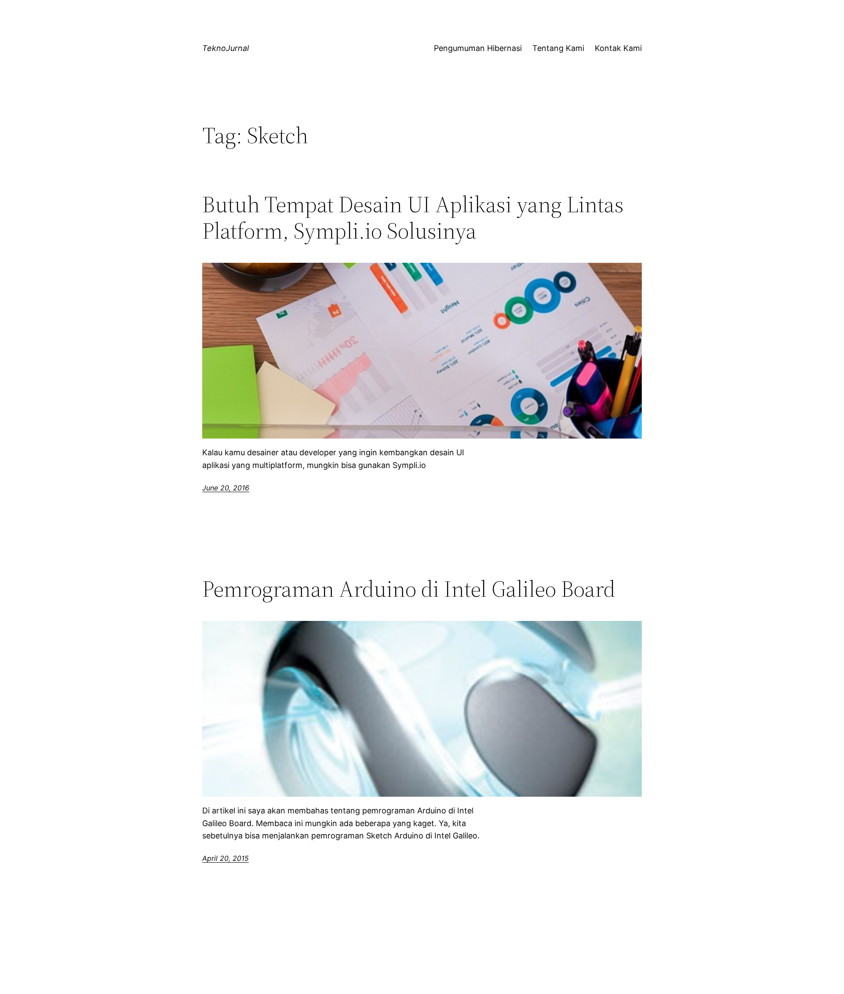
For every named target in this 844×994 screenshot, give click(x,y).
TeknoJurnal (225, 48)
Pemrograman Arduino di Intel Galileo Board (408, 589)
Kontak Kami (618, 48)
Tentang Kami (558, 48)
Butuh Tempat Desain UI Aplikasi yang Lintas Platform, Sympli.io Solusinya (413, 217)
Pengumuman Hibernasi (478, 48)
